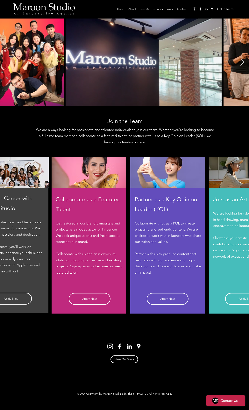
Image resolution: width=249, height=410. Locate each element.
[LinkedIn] (206, 9)
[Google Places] (212, 9)
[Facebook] (200, 9)
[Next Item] (242, 62)
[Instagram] (194, 9)
